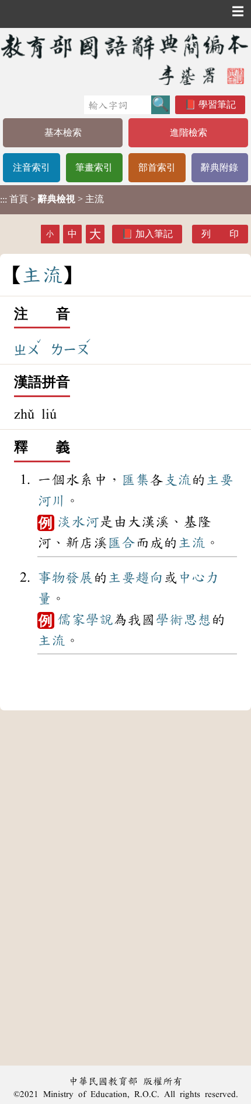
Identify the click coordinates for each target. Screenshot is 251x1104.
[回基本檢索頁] (125, 59)
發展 (79, 578)
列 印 (220, 234)
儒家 (71, 620)
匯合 (121, 543)
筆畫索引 (94, 167)
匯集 (135, 480)
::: (3, 199)
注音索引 (31, 167)
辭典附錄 (219, 167)
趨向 (149, 578)
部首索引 (157, 167)
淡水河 (78, 522)
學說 (99, 620)
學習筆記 (217, 104)
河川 (51, 501)
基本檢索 (63, 132)
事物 (51, 578)
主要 (219, 480)
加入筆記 (154, 234)
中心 (191, 578)
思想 (197, 620)
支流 (177, 480)
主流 (191, 543)
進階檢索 (188, 132)
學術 (169, 620)
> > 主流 (52, 199)
